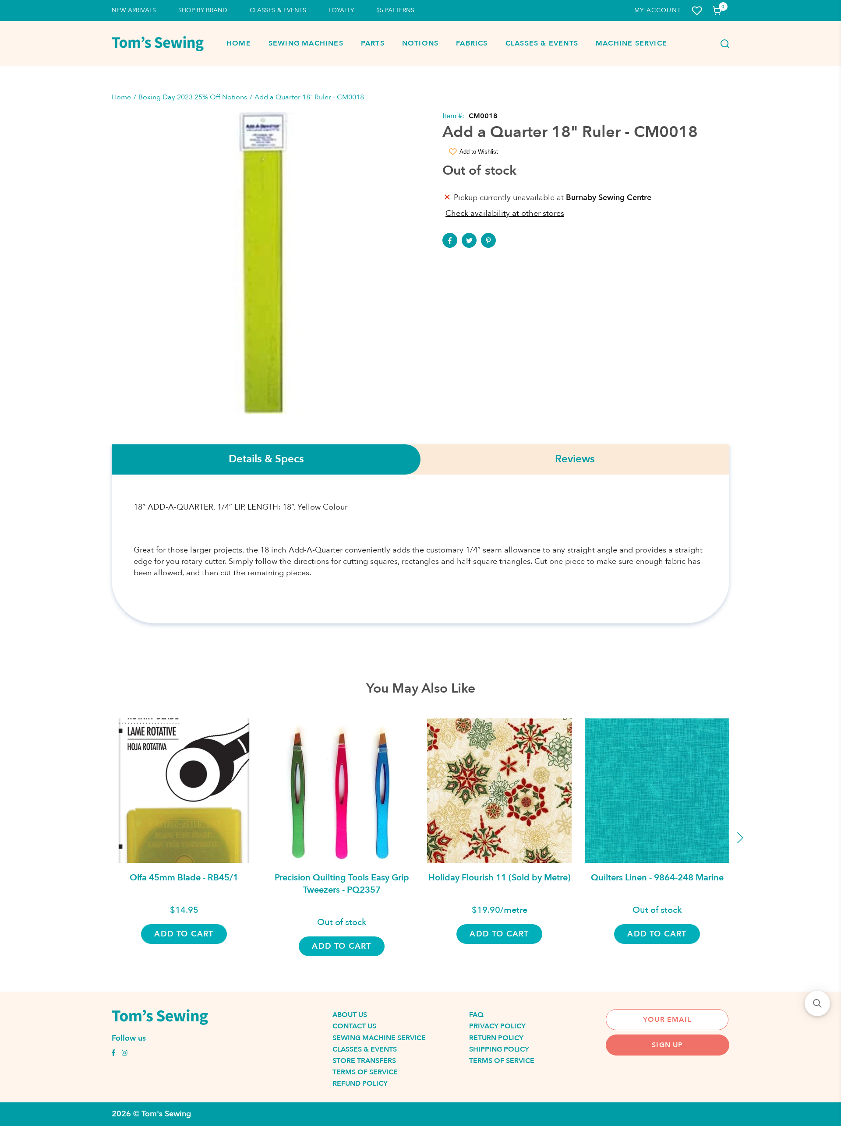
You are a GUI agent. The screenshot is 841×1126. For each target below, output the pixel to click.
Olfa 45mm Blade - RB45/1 (184, 877)
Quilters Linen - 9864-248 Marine (657, 877)
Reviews (575, 459)
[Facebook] (449, 240)
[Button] (722, 43)
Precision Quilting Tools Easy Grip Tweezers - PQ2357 (342, 884)
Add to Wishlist (478, 151)
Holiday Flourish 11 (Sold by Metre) (499, 877)
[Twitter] (469, 240)
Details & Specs (266, 459)
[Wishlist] (696, 10)
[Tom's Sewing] (158, 43)
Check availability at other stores (504, 213)
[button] (817, 1003)
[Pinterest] (488, 240)
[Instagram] (124, 1053)
